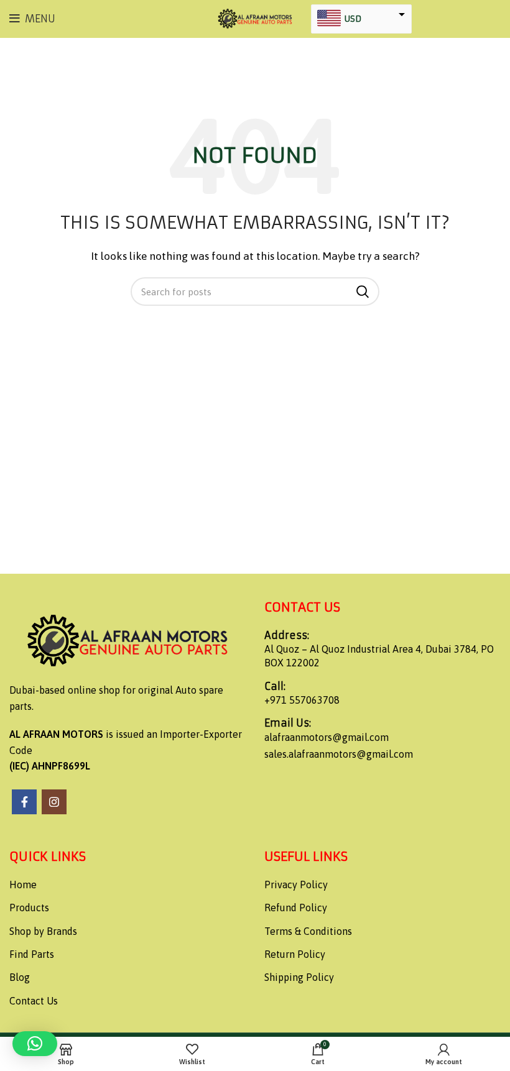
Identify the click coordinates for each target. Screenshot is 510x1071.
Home (23, 884)
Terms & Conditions (308, 931)
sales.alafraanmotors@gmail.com (338, 754)
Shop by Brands (43, 931)
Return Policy (294, 954)
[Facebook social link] (24, 801)
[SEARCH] (362, 291)
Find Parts (31, 954)
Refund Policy (295, 907)
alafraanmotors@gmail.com (326, 737)
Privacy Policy (296, 884)
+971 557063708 (302, 700)
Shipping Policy (299, 977)
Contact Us (33, 1000)
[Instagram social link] (54, 801)
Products (29, 907)
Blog (19, 977)
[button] (34, 1043)
